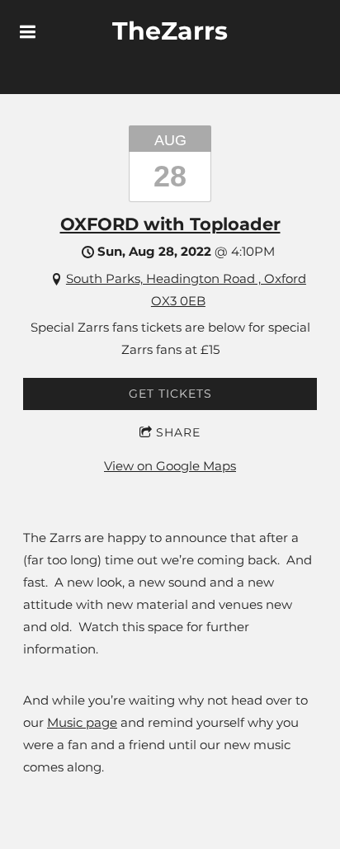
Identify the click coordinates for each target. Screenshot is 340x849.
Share (178, 432)
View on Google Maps (170, 466)
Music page (82, 722)
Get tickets (170, 393)
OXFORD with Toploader (170, 224)
